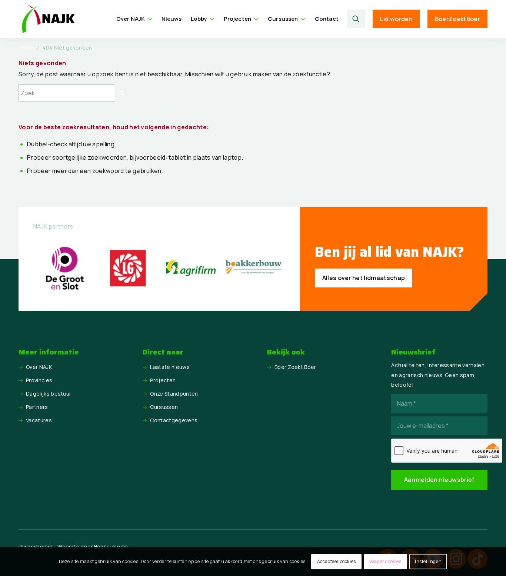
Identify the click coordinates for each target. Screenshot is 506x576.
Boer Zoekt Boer (295, 366)
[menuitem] (134, 18)
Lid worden (396, 19)
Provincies (39, 380)
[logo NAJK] (48, 18)
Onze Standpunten (174, 393)
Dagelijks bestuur (48, 393)
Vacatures (39, 420)
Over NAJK (39, 366)
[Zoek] (356, 18)
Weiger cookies (385, 561)
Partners (37, 406)
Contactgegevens (173, 420)
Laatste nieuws (169, 366)
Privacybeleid (36, 546)
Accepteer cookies (336, 561)
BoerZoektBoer (457, 19)
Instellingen (428, 561)
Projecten (163, 380)
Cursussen (164, 406)
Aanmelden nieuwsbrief (439, 480)
